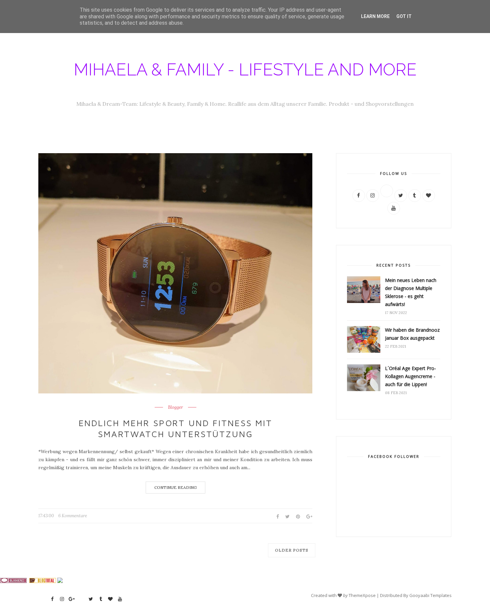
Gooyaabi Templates (430, 595)
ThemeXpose (362, 595)
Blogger (175, 407)
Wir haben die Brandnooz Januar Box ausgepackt (412, 334)
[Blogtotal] (42, 581)
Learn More (375, 16)
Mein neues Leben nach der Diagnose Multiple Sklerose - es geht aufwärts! (410, 292)
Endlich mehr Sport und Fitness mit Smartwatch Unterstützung (175, 428)
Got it (404, 16)
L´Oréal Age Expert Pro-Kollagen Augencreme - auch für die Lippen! (410, 376)
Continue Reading (175, 487)
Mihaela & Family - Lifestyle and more (245, 69)
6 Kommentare (72, 516)
